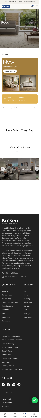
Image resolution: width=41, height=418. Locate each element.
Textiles (26, 310)
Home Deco (28, 302)
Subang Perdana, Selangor (12, 340)
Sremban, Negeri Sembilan (12, 369)
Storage (27, 306)
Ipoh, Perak (5, 362)
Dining (26, 295)
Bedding (27, 299)
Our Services (7, 295)
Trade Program (7, 306)
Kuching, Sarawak (8, 366)
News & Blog (6, 299)
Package (27, 313)
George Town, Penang (10, 358)
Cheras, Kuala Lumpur (10, 347)
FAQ (3, 313)
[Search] (35, 108)
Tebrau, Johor (7, 355)
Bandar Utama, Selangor (11, 336)
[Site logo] (6, 6)
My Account (6, 399)
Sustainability (6, 317)
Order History (7, 403)
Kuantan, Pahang (8, 344)
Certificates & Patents (10, 302)
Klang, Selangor (7, 351)
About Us (5, 291)
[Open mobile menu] (37, 6)
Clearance (28, 317)
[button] (3, 169)
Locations (5, 310)
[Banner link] (27, 169)
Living (26, 291)
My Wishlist (6, 406)
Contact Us (6, 321)
